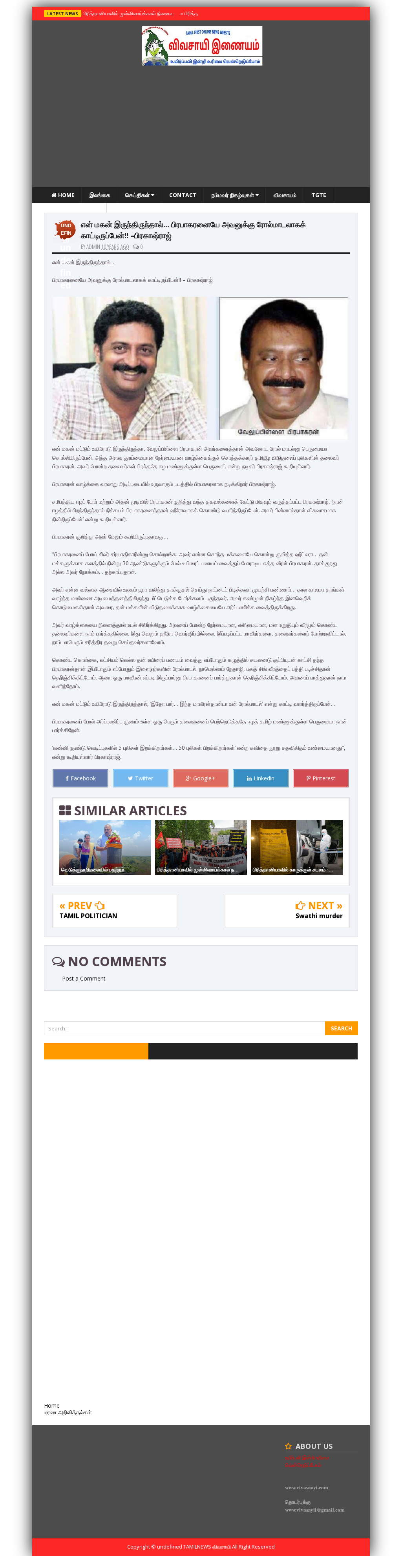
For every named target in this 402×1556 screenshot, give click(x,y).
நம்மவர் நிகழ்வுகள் (234, 195)
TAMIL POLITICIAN (88, 915)
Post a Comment (84, 978)
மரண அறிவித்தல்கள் (75, 210)
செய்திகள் (138, 195)
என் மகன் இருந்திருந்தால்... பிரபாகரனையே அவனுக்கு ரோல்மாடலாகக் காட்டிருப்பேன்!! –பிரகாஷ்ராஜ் (193, 230)
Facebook (83, 778)
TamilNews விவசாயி (207, 1546)
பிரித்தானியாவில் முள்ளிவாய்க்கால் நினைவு (127, 13)
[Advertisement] (201, 128)
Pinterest (323, 778)
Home (66, 195)
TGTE (318, 195)
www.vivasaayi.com (306, 1487)
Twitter (144, 778)
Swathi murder (319, 915)
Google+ (204, 778)
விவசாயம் (285, 195)
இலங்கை (100, 195)
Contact (183, 195)
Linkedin (264, 778)
